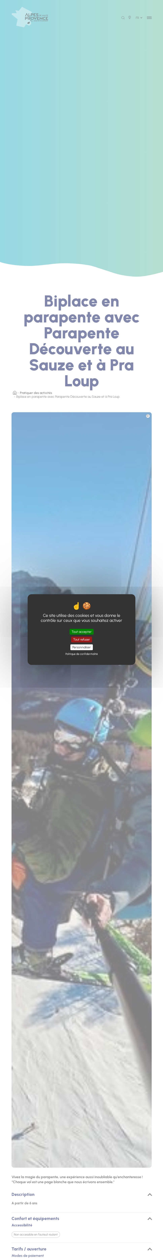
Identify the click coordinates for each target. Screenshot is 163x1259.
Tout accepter (82, 632)
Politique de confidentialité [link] (81, 654)
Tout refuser (81, 639)
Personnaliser (81, 647)
